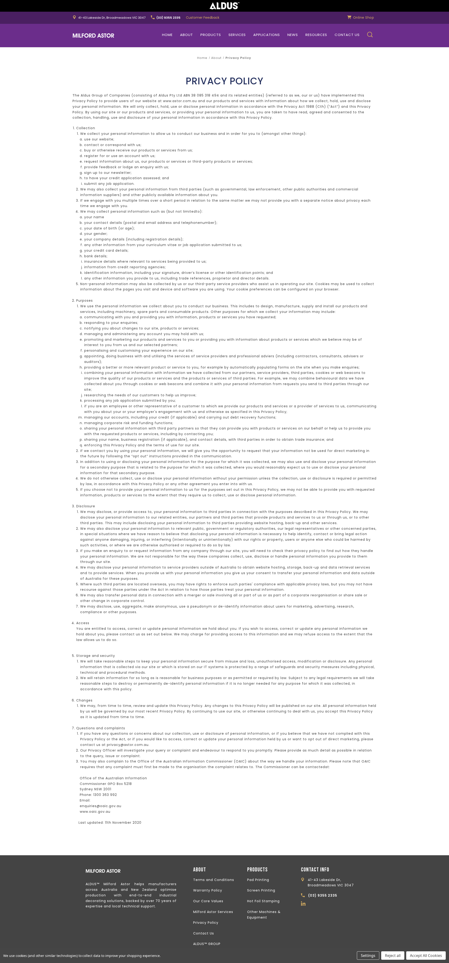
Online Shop (363, 17)
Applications (266, 34)
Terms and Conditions (213, 879)
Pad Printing (258, 879)
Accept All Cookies (426, 955)
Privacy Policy (205, 922)
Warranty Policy (207, 890)
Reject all (393, 955)
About (186, 34)
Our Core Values (208, 901)
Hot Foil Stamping (263, 901)
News (292, 34)
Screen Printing (261, 890)
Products (210, 34)
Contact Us (347, 34)
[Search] (370, 35)
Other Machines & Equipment (264, 914)
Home (167, 34)
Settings (368, 955)
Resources (316, 34)
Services (237, 34)
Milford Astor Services (213, 911)
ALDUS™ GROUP (207, 944)
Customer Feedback (202, 17)
